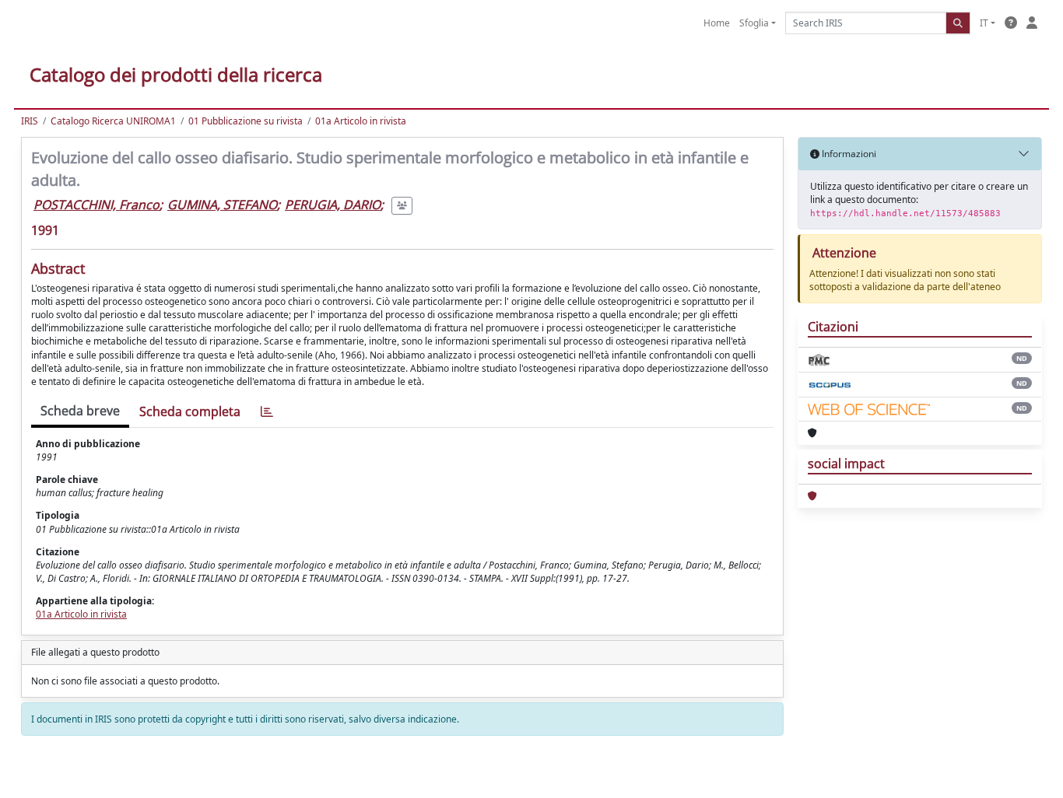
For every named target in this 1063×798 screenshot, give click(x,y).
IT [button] (984, 23)
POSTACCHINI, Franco (96, 204)
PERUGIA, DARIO (333, 204)
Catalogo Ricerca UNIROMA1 (113, 121)
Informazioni (847, 153)
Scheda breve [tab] (80, 410)
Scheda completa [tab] (189, 411)
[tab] (267, 411)
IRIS (29, 121)
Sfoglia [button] (754, 23)
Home (716, 23)
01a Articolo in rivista (360, 121)
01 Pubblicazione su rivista (245, 121)
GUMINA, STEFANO (222, 204)
